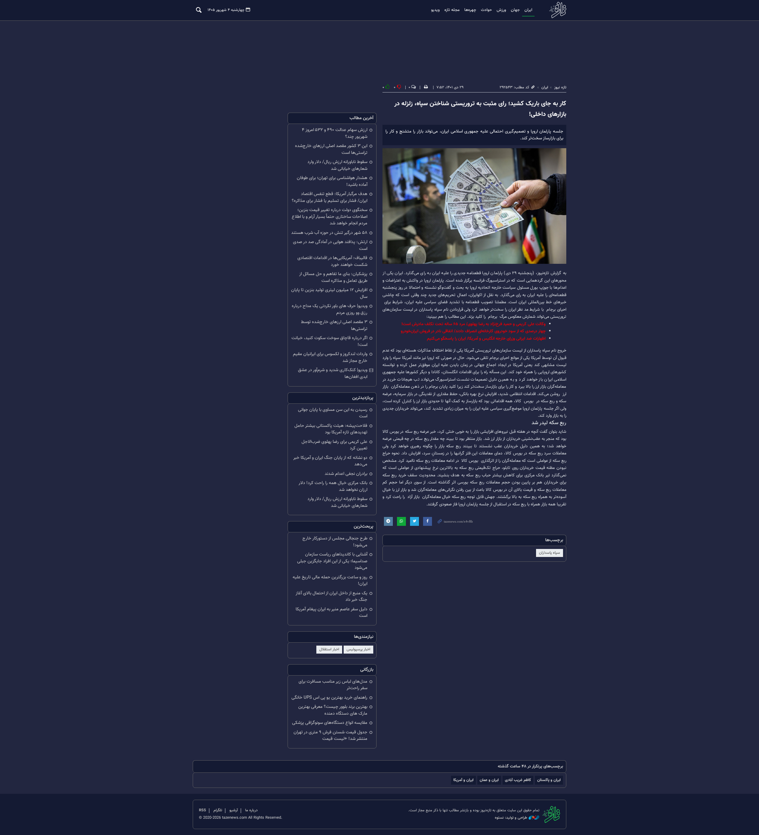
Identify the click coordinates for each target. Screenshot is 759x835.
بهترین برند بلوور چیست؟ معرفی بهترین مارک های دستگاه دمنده (332, 710)
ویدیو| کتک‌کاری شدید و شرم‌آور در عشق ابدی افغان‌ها (332, 373)
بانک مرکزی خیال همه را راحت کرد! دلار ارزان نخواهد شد (333, 486)
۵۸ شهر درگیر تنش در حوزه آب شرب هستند (329, 232)
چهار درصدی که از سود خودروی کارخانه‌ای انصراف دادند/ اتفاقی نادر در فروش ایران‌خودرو (473, 331)
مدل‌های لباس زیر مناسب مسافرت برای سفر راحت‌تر (333, 685)
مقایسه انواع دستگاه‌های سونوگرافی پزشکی (329, 722)
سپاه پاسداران (549, 553)
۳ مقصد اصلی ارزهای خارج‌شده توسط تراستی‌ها (334, 325)
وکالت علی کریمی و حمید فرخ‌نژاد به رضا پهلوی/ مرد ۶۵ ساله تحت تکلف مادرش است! (473, 324)
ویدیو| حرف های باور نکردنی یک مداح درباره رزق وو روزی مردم (329, 309)
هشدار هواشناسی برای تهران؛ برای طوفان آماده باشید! (332, 181)
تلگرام (217, 810)
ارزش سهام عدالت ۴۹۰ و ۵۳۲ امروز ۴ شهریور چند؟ (334, 133)
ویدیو (435, 10)
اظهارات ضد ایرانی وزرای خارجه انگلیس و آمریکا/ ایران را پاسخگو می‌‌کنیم (486, 338)
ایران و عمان (489, 780)
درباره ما (251, 810)
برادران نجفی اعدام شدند (346, 473)
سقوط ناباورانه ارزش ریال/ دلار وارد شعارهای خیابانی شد (337, 165)
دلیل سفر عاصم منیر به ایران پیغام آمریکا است (331, 613)
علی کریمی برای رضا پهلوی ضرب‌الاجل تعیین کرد (334, 445)
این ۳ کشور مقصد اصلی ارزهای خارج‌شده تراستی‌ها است (331, 149)
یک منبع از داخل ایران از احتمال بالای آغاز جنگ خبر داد (331, 597)
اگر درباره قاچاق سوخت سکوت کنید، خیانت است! (329, 341)
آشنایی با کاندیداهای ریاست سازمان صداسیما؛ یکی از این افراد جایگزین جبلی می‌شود (332, 561)
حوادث (486, 10)
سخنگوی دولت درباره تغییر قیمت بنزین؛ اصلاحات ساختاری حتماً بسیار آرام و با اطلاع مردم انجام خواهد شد (329, 217)
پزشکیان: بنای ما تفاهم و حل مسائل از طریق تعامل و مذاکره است (333, 277)
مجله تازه (452, 10)
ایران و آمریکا (463, 780)
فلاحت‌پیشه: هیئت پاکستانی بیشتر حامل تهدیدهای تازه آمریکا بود (330, 429)
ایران (528, 10)
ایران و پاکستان (549, 780)
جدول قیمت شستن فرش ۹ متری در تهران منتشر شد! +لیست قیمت (330, 736)
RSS (202, 810)
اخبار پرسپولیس (358, 649)
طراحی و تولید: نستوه (511, 818)
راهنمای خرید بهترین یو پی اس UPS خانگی (329, 697)
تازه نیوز (556, 10)
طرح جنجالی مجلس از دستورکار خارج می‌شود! (334, 542)
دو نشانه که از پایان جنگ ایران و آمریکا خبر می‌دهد (330, 461)
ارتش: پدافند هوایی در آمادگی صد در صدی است (330, 245)
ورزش (501, 10)
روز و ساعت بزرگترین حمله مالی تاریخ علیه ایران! (330, 580)
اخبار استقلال (329, 649)
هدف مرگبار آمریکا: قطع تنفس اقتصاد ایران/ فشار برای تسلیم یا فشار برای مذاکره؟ (329, 197)
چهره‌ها (470, 10)
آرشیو (233, 810)
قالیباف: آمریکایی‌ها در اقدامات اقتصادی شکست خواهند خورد (332, 261)
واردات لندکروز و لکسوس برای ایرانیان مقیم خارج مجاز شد (330, 357)
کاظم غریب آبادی (518, 780)
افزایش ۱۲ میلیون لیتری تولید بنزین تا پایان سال (329, 293)
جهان (515, 10)
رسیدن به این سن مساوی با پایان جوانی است (332, 413)
